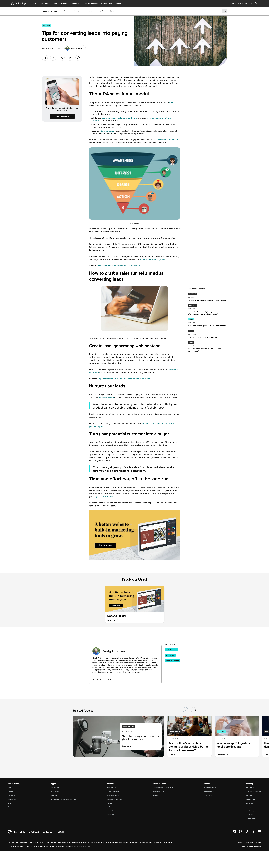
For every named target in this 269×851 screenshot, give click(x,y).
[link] (53, 58)
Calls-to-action (107, 131)
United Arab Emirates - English (40, 832)
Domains (191, 330)
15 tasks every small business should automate (140, 737)
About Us (10, 787)
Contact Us (11, 795)
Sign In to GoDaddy (210, 787)
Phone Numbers (251, 818)
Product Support (55, 787)
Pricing (118, 3)
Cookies (258, 842)
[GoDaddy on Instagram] (241, 832)
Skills (66, 11)
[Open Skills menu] (69, 11)
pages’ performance (103, 496)
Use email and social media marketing (119, 118)
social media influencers (168, 139)
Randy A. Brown (77, 48)
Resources (53, 795)
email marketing (106, 397)
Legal (9, 803)
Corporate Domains (113, 795)
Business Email (250, 799)
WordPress (249, 803)
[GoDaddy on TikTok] (247, 832)
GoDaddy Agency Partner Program (163, 787)
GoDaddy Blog (12, 799)
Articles (111, 11)
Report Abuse (54, 791)
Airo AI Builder (106, 3)
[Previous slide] (185, 709)
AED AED (61, 832)
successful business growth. (153, 259)
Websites (249, 795)
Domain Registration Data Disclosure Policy (63, 799)
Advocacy (89, 11)
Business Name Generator (115, 799)
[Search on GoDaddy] (224, 11)
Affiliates (155, 795)
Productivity (192, 293)
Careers (10, 791)
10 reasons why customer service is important (118, 265)
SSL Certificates (91, 3)
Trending (101, 11)
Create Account (208, 795)
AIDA (171, 102)
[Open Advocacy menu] (94, 11)
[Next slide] (193, 709)
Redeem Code (111, 811)
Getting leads (171, 649)
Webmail (109, 803)
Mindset (77, 11)
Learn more (126, 746)
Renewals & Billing (209, 791)
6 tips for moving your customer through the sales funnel (123, 378)
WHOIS (109, 807)
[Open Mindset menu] (81, 11)
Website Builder (172, 661)
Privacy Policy (249, 842)
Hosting (248, 807)
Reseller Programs (158, 791)
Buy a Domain (250, 787)
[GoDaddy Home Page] (16, 832)
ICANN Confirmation (113, 791)
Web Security (250, 811)
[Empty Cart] (256, 3)
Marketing (170, 655)
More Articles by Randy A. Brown (104, 680)
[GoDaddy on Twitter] (253, 832)
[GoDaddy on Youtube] (259, 832)
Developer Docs (111, 787)
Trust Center (12, 807)
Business (47, 25)
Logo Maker (249, 815)
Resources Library (49, 11)
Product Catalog (111, 815)
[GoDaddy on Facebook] (235, 832)
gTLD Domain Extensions (253, 791)
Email (55, 3)
